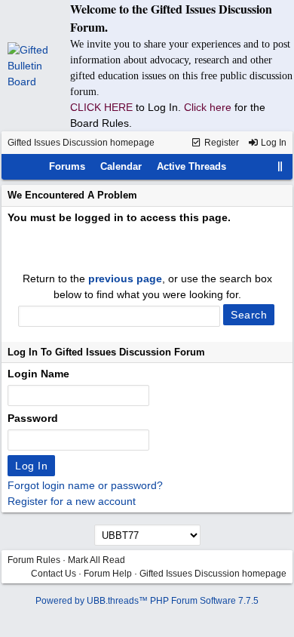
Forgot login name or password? (85, 485)
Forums (67, 166)
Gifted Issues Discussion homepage (81, 142)
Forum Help (108, 573)
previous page (125, 278)
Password (33, 418)
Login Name (38, 374)
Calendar (121, 166)
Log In (272, 142)
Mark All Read (96, 560)
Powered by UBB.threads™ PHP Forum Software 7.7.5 (147, 600)
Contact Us (53, 573)
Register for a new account (72, 501)
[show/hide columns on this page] (280, 166)
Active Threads (191, 166)
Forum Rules (34, 560)
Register (220, 142)
